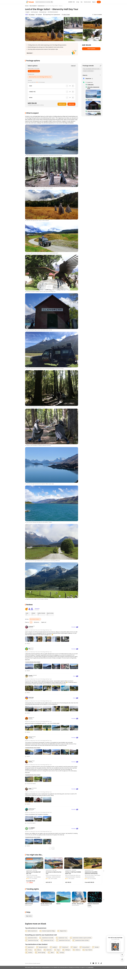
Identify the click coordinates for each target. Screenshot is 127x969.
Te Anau (30, 950)
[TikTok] (101, 963)
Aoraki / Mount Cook (46, 903)
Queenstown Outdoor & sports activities (82, 937)
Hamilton (30, 952)
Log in (99, 2)
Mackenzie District (43, 947)
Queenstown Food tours (64, 940)
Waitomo (78, 950)
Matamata (49, 950)
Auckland (54, 947)
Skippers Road (63, 931)
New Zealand (33, 6)
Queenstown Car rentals (47, 937)
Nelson (52, 952)
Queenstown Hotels (32, 937)
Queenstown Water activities (82, 940)
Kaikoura (39, 950)
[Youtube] (93, 963)
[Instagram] (96, 963)
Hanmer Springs (41, 952)
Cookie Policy (90, 967)
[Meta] (90, 963)
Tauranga (61, 952)
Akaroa (58, 903)
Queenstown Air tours (48, 940)
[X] (98, 963)
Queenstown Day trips (33, 940)
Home (26, 6)
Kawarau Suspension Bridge (48, 931)
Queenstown (41, 6)
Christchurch (65, 947)
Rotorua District (85, 947)
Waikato (75, 947)
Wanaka (97, 947)
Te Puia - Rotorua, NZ (77, 903)
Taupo (58, 950)
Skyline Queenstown (32, 931)
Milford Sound (29, 903)
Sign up (93, 2)
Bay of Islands (89, 950)
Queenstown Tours (62, 937)
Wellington (67, 950)
